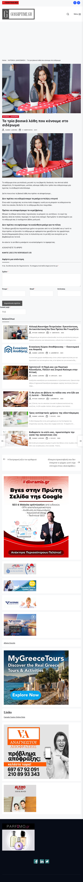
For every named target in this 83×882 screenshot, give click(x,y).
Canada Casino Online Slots (14, 717)
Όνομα (5, 289)
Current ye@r (5, 307)
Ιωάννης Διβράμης (11, 130)
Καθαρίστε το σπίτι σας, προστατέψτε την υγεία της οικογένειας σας (52, 433)
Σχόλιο (5, 272)
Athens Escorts (9, 643)
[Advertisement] (41, 38)
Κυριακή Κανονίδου (38, 333)
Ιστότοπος (61, 289)
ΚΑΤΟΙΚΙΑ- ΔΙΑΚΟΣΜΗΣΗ (10, 116)
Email (32, 289)
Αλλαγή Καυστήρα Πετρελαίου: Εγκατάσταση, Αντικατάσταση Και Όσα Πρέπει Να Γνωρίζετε (54, 327)
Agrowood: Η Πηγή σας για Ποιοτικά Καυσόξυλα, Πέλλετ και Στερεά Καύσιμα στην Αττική (53, 370)
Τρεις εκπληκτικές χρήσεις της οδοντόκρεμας (54, 412)
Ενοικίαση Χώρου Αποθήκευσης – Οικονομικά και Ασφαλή (54, 348)
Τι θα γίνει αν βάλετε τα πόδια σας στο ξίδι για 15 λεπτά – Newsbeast (54, 394)
